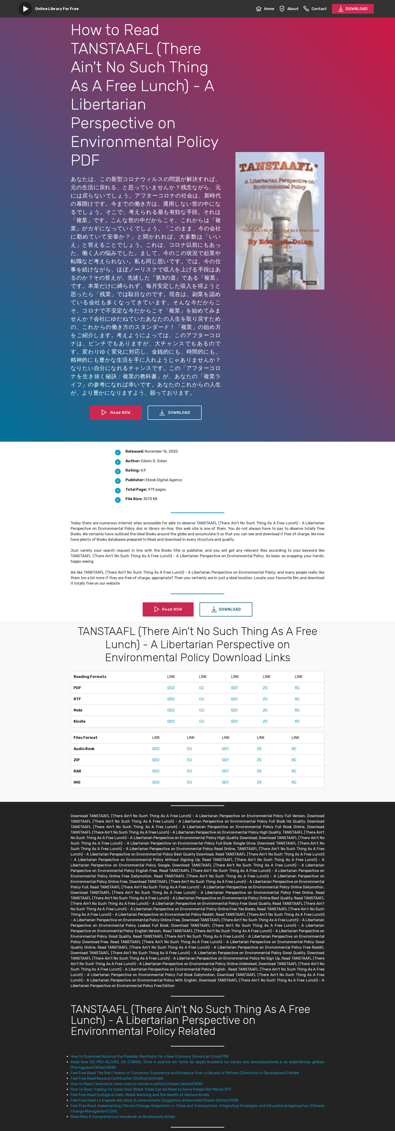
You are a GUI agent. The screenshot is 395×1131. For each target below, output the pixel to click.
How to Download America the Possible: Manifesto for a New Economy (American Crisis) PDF (150, 1056)
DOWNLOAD (357, 9)
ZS (265, 688)
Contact (319, 9)
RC (297, 688)
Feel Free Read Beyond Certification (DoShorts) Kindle (117, 1078)
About (293, 9)
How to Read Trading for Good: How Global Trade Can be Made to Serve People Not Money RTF (151, 1089)
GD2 (171, 688)
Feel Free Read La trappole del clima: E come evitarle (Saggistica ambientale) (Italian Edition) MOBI (154, 1100)
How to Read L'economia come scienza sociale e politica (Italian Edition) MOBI (137, 1084)
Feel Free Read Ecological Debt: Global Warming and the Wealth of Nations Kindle (140, 1095)
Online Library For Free (57, 9)
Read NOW (120, 412)
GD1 (234, 688)
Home (269, 9)
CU (201, 688)
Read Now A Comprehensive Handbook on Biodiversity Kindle (123, 1117)
